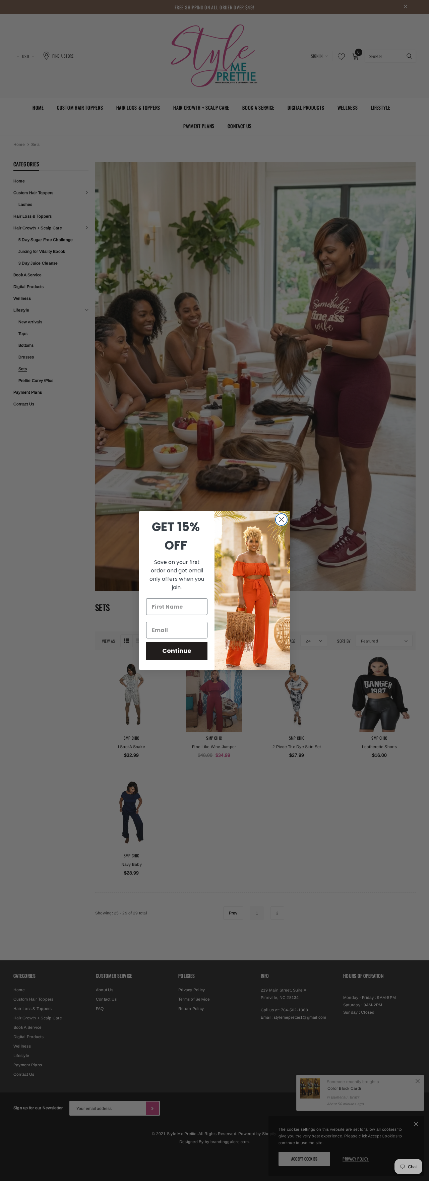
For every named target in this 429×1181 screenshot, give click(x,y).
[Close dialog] (281, 519)
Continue (176, 650)
